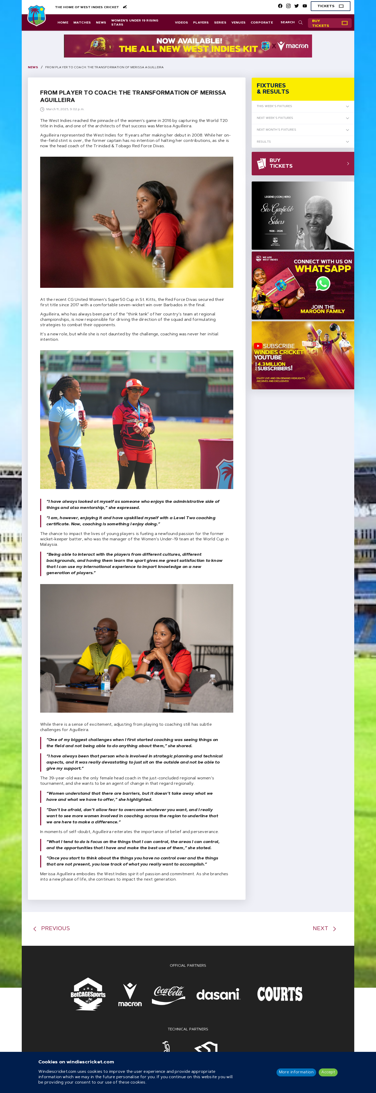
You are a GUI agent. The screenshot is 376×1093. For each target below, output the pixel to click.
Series (220, 22)
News (101, 22)
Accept (328, 1072)
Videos (181, 22)
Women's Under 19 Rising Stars (135, 22)
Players (201, 22)
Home (63, 22)
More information (296, 1072)
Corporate (262, 22)
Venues (238, 22)
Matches (82, 22)
